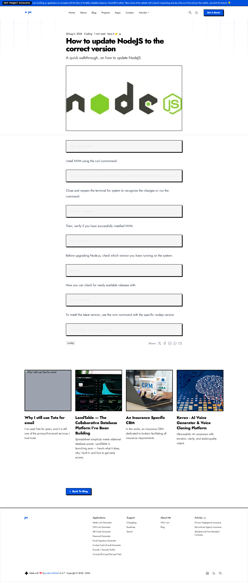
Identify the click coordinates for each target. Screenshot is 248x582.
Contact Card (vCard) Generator (107, 545)
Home (72, 12)
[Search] (190, 12)
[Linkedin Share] (170, 343)
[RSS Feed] (196, 12)
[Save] (119, 34)
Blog (94, 12)
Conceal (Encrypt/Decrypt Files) (107, 554)
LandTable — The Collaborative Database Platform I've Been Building (96, 425)
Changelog (132, 522)
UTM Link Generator (102, 527)
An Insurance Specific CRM (145, 420)
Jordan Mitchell (52, 573)
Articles (143, 12)
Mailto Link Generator (102, 522)
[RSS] (214, 573)
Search (130, 531)
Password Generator (102, 536)
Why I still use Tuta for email (45, 420)
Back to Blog (80, 491)
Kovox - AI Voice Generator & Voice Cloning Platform (194, 423)
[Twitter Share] (159, 343)
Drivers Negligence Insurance (208, 522)
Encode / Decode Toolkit (104, 549)
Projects (106, 12)
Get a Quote (213, 12)
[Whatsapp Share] (175, 343)
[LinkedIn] (207, 573)
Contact (130, 12)
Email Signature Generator (104, 540)
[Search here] (220, 573)
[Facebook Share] (165, 343)
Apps (118, 12)
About (83, 12)
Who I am (165, 522)
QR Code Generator (102, 531)
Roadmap (131, 527)
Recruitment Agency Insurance (208, 527)
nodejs (70, 343)
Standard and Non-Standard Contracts (207, 533)
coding (88, 34)
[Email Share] (180, 343)
